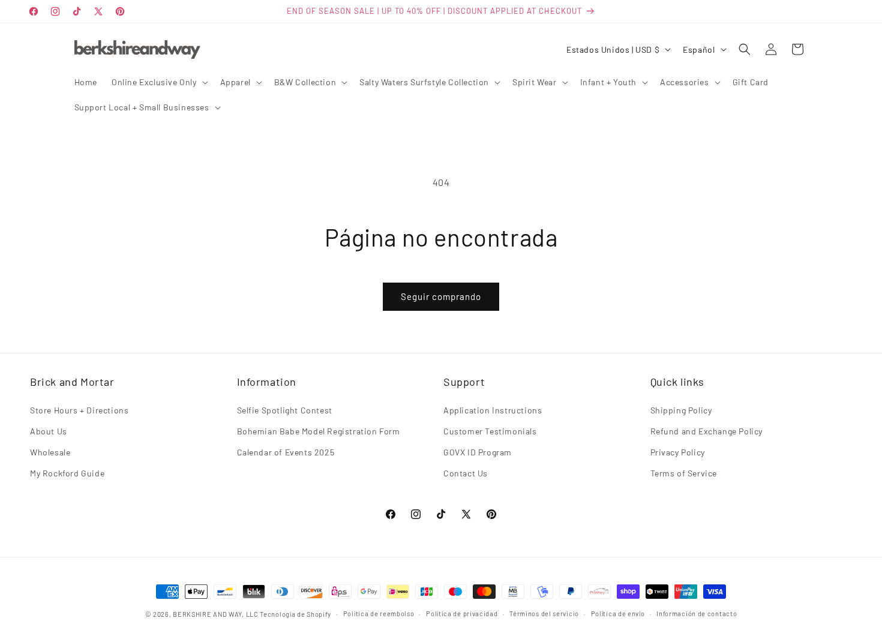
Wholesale (50, 452)
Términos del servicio (544, 613)
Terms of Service (684, 473)
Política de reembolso (379, 613)
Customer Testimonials (490, 431)
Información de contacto (696, 613)
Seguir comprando (441, 296)
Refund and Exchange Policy (706, 431)
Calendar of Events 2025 (286, 452)
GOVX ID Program (477, 452)
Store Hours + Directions (79, 410)
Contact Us (465, 473)
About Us (48, 431)
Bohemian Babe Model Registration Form (318, 431)
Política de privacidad (461, 613)
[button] (158, 82)
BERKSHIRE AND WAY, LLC (215, 614)
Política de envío (618, 613)
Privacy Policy (677, 452)
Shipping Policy (681, 410)
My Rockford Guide (67, 473)
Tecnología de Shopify (295, 614)
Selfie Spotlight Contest (284, 410)
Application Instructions (492, 410)
